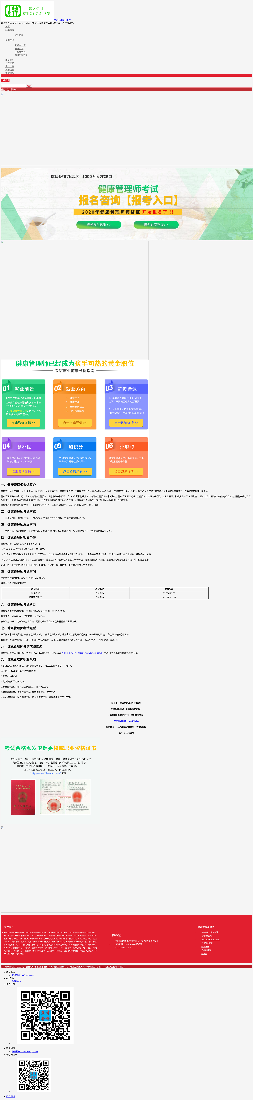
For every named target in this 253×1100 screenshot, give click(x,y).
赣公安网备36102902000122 (82, 967)
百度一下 (100, 967)
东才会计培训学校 (62, 20)
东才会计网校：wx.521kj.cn (126, 721)
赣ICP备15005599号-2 (58, 967)
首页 (3, 89)
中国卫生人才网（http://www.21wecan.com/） (82, 653)
